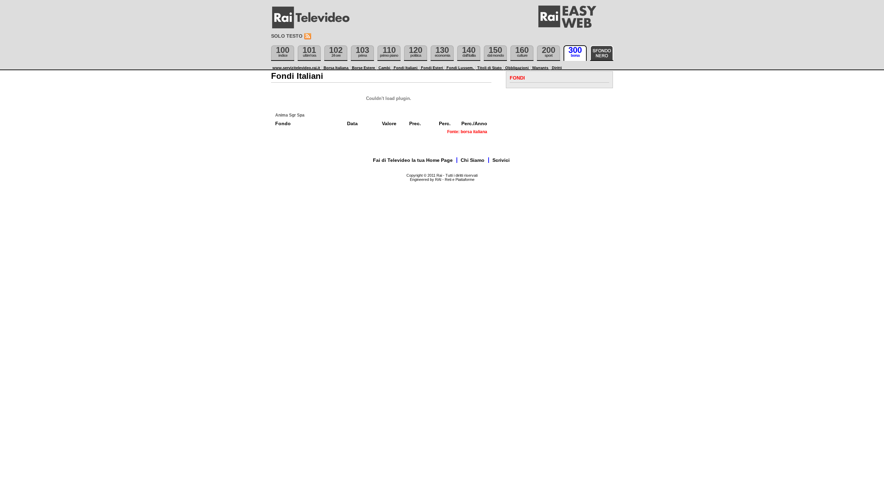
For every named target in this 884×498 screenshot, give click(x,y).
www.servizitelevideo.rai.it (296, 68)
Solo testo (286, 36)
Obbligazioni (517, 68)
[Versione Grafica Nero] (601, 53)
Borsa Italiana (336, 68)
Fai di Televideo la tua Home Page (413, 160)
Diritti (557, 68)
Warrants (540, 68)
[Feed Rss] (308, 36)
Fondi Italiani (405, 68)
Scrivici (501, 160)
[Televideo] (314, 17)
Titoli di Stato (489, 68)
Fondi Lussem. (460, 68)
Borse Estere (363, 68)
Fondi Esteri (432, 68)
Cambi (384, 68)
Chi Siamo (472, 160)
